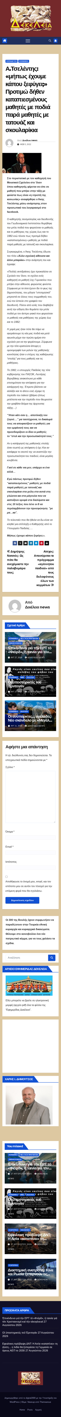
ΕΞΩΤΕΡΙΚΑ (13, 1230)
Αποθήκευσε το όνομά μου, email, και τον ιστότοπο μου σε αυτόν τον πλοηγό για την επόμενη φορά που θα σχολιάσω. (28, 886)
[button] (50, 40)
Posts (30, 1410)
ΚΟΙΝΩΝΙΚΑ (23, 61)
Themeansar (45, 1402)
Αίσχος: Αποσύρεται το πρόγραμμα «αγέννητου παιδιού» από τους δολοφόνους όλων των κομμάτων (44, 568)
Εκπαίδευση (11, 61)
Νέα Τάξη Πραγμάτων (29, 638)
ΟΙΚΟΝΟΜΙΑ (25, 1230)
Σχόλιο (10, 767)
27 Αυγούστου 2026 (21, 1174)
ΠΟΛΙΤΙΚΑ (30, 677)
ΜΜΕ (22, 677)
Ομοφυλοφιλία (15, 643)
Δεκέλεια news (29, 140)
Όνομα (9, 831)
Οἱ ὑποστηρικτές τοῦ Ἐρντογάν (24, 684)
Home (22, 1410)
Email (9, 846)
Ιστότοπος (11, 861)
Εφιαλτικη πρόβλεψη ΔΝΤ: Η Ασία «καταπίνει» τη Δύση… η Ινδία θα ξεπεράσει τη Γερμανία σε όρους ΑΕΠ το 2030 (30, 1347)
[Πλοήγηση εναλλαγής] (28, 40)
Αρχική (38, 1410)
